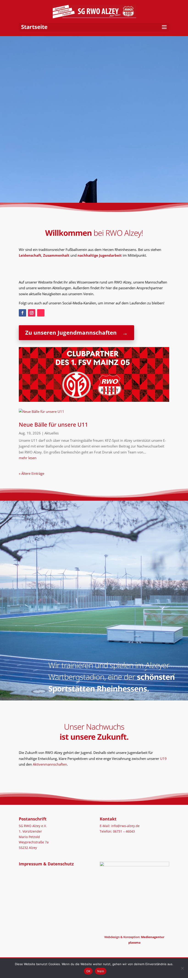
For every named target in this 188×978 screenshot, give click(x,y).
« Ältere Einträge (31, 473)
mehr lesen (27, 458)
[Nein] (182, 968)
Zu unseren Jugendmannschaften (71, 332)
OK (88, 971)
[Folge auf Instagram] (31, 313)
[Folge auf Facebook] (22, 313)
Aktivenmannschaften (50, 764)
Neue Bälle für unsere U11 (53, 424)
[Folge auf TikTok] (40, 313)
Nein (100, 971)
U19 (163, 758)
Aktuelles (51, 433)
